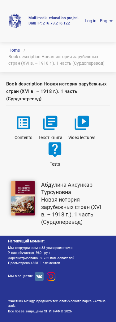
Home (14, 50)
